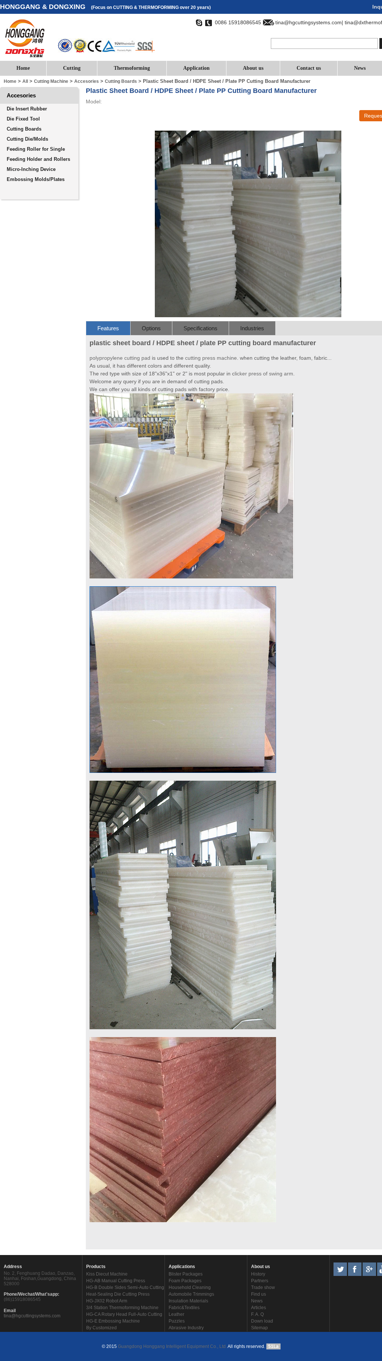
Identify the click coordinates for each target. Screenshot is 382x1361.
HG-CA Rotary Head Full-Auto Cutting (124, 1314)
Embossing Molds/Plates (36, 179)
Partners (259, 1280)
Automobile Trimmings (191, 1294)
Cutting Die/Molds (27, 139)
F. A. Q (257, 1314)
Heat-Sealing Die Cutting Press (118, 1294)
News (360, 68)
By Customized (101, 1327)
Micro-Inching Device (31, 169)
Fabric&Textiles (184, 1307)
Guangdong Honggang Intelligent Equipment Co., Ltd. (172, 1346)
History (258, 1274)
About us (253, 68)
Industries (252, 328)
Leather (176, 1314)
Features (108, 328)
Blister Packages (186, 1274)
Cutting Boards (24, 129)
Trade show (263, 1287)
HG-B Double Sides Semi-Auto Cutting (125, 1287)
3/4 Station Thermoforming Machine (122, 1307)
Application (196, 68)
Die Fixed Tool (23, 119)
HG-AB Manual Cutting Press (115, 1280)
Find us (258, 1294)
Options (151, 328)
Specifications (200, 328)
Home (23, 68)
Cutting (72, 68)
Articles (258, 1307)
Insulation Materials (188, 1301)
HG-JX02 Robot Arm (106, 1301)
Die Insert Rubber (27, 109)
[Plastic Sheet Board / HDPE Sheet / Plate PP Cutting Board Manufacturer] (248, 315)
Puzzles (177, 1321)
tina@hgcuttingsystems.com (32, 1315)
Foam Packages (185, 1280)
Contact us (309, 68)
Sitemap (259, 1327)
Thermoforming (132, 68)
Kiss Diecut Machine (107, 1274)
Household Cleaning (190, 1287)
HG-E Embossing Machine (113, 1321)
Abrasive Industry (186, 1327)
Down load (262, 1321)
